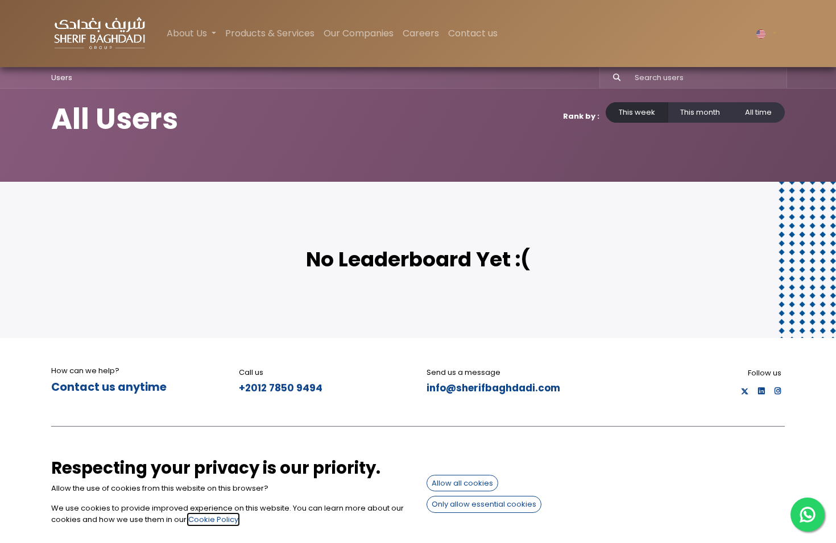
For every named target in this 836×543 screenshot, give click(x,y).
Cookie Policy (213, 519)
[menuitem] (270, 33)
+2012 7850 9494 (280, 388)
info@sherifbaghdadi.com (493, 388)
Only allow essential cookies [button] (484, 504)
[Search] (611, 78)
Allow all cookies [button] (462, 483)
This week (637, 112)
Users (61, 77)
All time (758, 112)
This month (700, 112)
